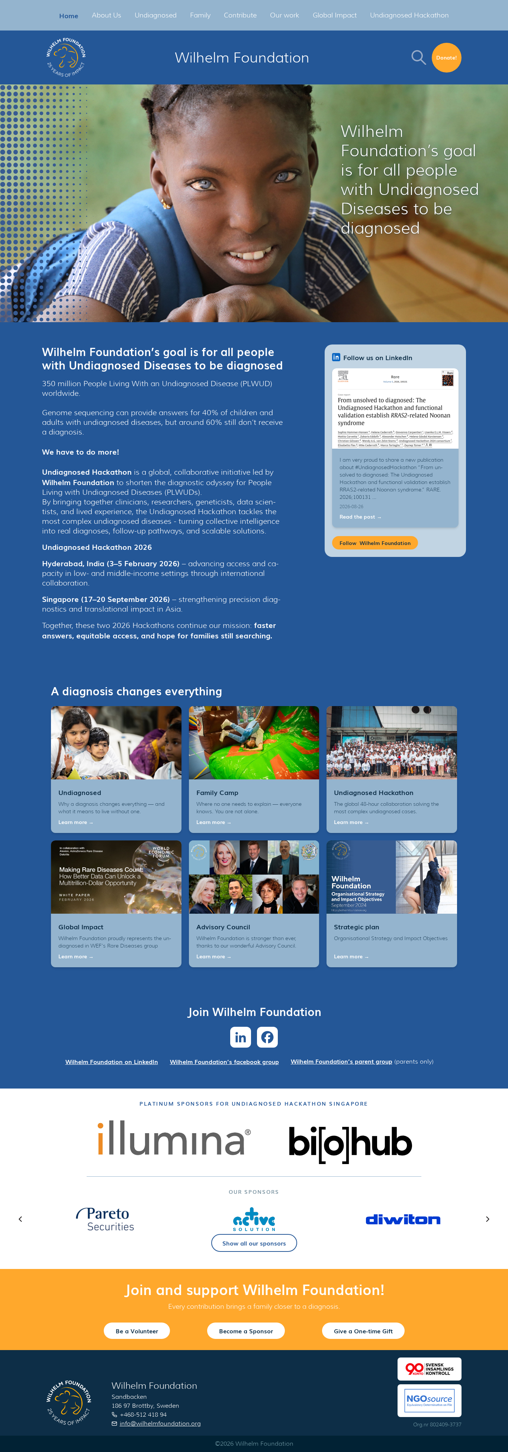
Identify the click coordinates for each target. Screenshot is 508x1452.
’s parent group (341, 1061)
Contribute (240, 15)
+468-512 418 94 (143, 1414)
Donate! (446, 57)
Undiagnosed (156, 15)
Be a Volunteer (137, 1330)
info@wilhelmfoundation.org (160, 1423)
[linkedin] (240, 1037)
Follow (375, 542)
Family (200, 15)
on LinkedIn (111, 1061)
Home (68, 15)
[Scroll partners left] (20, 1219)
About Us (106, 15)
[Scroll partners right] (487, 1219)
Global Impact (335, 15)
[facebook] (267, 1037)
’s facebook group (224, 1061)
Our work (284, 15)
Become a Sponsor (246, 1330)
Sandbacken (129, 1396)
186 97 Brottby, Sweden (145, 1405)
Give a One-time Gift (363, 1330)
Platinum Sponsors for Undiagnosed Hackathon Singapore (254, 1103)
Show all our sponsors (254, 1242)
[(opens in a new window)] (174, 1137)
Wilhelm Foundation (242, 57)
